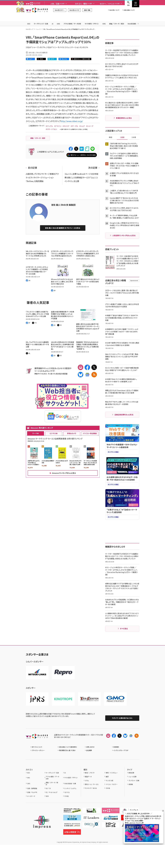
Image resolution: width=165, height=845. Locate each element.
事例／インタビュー (112, 773)
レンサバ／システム (70, 788)
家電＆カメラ (71, 433)
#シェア (82, 126)
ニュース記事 (132, 777)
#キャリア (66, 126)
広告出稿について (129, 10)
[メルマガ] (80, 367)
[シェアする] (71, 149)
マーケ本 (35, 433)
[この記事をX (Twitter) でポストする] (76, 149)
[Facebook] (87, 367)
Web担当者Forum (37, 10)
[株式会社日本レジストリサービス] (37, 699)
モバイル (67, 792)
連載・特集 (87, 10)
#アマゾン (57, 126)
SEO (28, 24)
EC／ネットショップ (51, 792)
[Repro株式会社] (63, 672)
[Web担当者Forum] (37, 737)
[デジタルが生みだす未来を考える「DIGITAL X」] (91, 825)
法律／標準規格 (32, 788)
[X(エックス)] (94, 367)
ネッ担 (50, 373)
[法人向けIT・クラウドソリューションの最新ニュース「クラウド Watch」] (72, 818)
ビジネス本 (54, 433)
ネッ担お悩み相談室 (60, 373)
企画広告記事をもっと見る (124, 414)
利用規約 (116, 747)
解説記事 (131, 773)
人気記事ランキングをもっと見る (123, 235)
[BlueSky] (80, 374)
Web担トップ (29, 29)
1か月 (134, 137)
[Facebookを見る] (114, 736)
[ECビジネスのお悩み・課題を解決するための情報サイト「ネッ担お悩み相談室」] (72, 832)
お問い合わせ (90, 747)
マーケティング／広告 (41, 24)
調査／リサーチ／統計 (116, 24)
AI (52, 24)
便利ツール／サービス (92, 784)
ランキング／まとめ (91, 788)
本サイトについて (37, 747)
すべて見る (124, 628)
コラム (87, 780)
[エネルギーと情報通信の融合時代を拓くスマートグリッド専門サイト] (110, 818)
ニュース (38, 29)
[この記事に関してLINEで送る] (92, 149)
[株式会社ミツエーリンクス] (37, 672)
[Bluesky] (125, 736)
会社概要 (89, 750)
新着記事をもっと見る (124, 118)
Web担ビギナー (60, 10)
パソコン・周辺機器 (90, 433)
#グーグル (74, 126)
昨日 (110, 137)
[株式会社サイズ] (89, 699)
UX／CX (48, 788)
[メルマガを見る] (108, 736)
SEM (47, 796)
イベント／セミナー (111, 784)
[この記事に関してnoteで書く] (87, 148)
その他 (66, 796)
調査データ (88, 777)
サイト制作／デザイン (92, 24)
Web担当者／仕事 (134, 24)
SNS (58, 24)
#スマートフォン (51, 129)
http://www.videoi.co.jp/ (72, 121)
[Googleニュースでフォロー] (131, 736)
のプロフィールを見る (62, 228)
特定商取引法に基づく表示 (67, 750)
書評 (107, 777)
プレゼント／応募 (134, 780)
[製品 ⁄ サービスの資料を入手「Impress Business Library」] (72, 825)
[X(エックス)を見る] (119, 736)
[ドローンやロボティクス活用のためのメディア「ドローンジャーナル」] (110, 825)
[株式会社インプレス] (42, 822)
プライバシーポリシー (38, 750)
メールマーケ (31, 796)
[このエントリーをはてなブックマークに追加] (82, 149)
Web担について (114, 10)
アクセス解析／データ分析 (72, 24)
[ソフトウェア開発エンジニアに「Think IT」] (91, 811)
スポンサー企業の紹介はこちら (122, 718)
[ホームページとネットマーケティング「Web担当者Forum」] (110, 811)
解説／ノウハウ (89, 773)
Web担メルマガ (74, 10)
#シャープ (89, 126)
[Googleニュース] (87, 374)
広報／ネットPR (32, 792)
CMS (104, 24)
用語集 (131, 784)
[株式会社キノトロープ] (63, 699)
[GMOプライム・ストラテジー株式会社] (115, 699)
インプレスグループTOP (120, 750)
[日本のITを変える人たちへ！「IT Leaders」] (91, 818)
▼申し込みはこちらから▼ (134, 823)
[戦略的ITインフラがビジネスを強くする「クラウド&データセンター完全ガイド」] (72, 811)
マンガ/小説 (109, 780)
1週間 (122, 137)
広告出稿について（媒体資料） (68, 747)
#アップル (49, 126)
